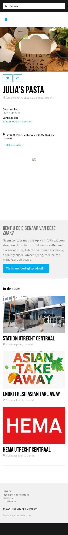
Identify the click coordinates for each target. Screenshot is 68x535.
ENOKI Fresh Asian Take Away (31, 394)
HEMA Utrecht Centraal (27, 449)
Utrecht (10, 501)
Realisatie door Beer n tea (17, 515)
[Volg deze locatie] (8, 78)
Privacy (7, 491)
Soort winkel (10, 109)
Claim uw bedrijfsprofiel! (25, 268)
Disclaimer (8, 498)
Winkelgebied (11, 117)
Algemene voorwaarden (16, 494)
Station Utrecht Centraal (17, 121)
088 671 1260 (13, 144)
